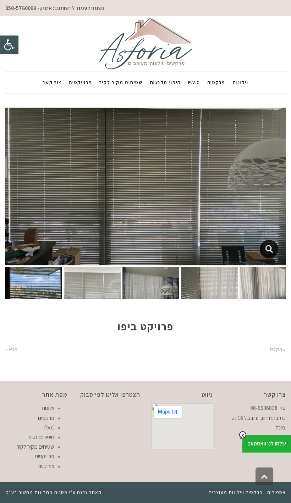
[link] (9, 45)
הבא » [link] (11, 349)
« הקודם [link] (278, 349)
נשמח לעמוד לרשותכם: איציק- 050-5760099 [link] (54, 8)
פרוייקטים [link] (44, 456)
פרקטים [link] (46, 418)
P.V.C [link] (49, 427)
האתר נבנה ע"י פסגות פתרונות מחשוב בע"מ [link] (53, 492)
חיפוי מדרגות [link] (41, 437)
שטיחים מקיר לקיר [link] (35, 446)
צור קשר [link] (45, 466)
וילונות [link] (48, 408)
